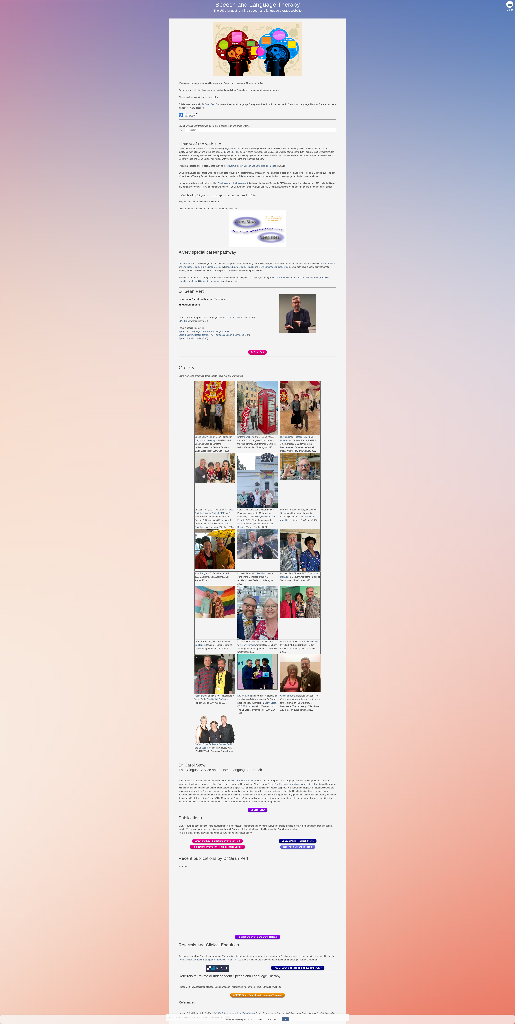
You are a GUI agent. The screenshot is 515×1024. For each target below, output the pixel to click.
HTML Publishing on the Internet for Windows (233, 1013)
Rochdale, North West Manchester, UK (297, 784)
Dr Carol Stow (186, 263)
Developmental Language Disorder (275, 267)
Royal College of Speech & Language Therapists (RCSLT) (206, 960)
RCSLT (236, 281)
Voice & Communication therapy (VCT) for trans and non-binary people (212, 335)
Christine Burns (287, 696)
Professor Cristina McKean (306, 277)
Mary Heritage (248, 645)
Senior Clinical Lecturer (239, 317)
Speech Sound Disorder (190, 338)
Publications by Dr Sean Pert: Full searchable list (217, 847)
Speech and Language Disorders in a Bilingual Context (205, 331)
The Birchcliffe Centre (217, 699)
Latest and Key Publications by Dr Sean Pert (217, 841)
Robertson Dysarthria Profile (297, 847)
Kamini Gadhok (311, 641)
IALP (266, 577)
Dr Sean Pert (208, 104)
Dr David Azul (261, 573)
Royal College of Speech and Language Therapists (251, 166)
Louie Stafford (244, 696)
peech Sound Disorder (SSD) (240, 267)
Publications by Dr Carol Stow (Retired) (257, 937)
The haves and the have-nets (232, 183)
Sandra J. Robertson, (209, 281)
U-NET (231, 152)
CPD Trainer (185, 321)
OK (285, 1019)
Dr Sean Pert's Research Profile (298, 841)
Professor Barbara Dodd (281, 277)
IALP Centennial (245, 524)
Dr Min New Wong (203, 437)
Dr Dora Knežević (246, 437)
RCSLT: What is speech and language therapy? (298, 968)
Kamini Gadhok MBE (215, 513)
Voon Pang (200, 573)
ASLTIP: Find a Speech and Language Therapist (257, 995)
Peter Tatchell (200, 696)
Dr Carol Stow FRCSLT (243, 780)
